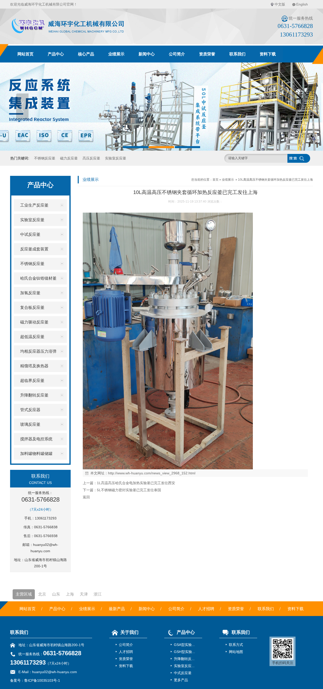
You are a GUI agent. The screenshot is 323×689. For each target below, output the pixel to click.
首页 (215, 179)
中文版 (280, 4)
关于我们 (129, 632)
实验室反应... (184, 666)
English (302, 4)
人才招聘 (206, 609)
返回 (86, 497)
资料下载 (268, 54)
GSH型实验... (184, 652)
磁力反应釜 (69, 158)
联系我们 (237, 54)
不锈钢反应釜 (44, 158)
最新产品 (117, 609)
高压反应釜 (91, 158)
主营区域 (24, 594)
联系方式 (236, 645)
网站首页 (25, 54)
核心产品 (86, 54)
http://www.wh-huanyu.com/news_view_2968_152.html (151, 473)
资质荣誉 (207, 54)
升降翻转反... (184, 659)
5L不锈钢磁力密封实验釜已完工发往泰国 (129, 490)
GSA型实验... (184, 645)
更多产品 (181, 680)
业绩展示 (116, 54)
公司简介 (177, 54)
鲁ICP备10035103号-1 (42, 680)
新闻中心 (147, 54)
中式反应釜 (183, 673)
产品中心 (56, 54)
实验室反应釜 (115, 158)
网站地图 (236, 652)
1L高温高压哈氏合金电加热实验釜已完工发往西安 (136, 483)
